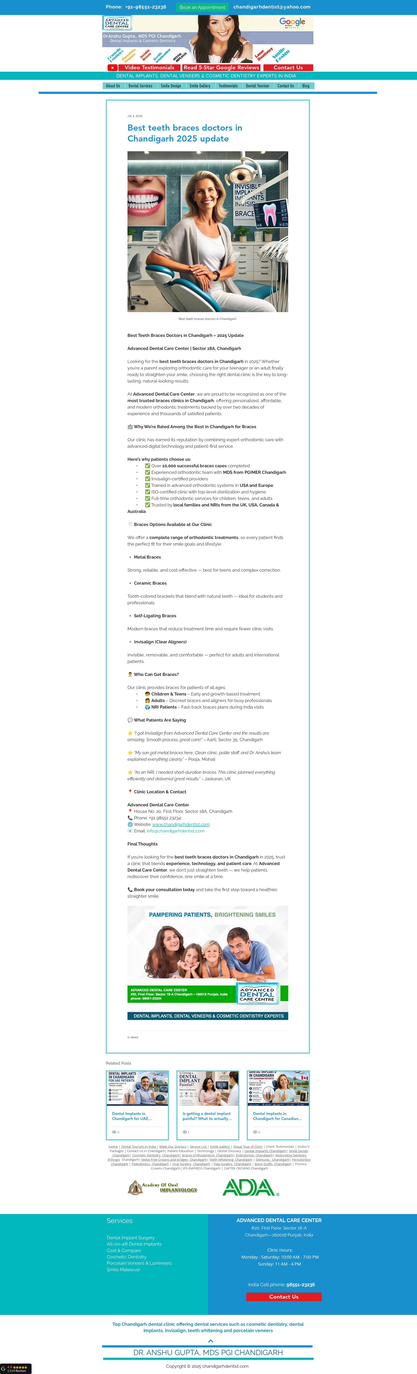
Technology (205, 1151)
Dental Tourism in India (139, 1146)
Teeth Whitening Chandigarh (230, 1159)
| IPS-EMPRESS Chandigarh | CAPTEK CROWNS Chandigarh (224, 1168)
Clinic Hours (279, 1250)
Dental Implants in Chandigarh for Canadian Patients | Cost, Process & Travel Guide (276, 1116)
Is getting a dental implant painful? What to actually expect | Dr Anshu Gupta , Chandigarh (207, 1116)
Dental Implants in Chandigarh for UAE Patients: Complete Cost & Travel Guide (136, 1116)
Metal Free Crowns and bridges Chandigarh (174, 1159)
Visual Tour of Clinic (248, 1146)
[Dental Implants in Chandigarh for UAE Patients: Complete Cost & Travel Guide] (137, 1088)
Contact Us (135, 1151)
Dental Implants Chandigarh (265, 1151)
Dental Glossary (229, 1151)
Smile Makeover (123, 1269)
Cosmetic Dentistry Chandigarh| (156, 1155)
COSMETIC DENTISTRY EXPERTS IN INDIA (251, 75)
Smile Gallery (220, 1146)
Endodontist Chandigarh (254, 1155)
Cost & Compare (124, 1250)
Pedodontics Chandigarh (150, 1164)
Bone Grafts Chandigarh (273, 1164)
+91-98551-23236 (146, 7)
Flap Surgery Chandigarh (232, 1164)
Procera (301, 1164)
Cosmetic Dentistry (127, 1256)
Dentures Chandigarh (272, 1159)
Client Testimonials (280, 1146)
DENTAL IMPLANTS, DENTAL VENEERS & (161, 75)
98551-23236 (300, 1284)
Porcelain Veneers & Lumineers (139, 1263)
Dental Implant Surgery (131, 1237)
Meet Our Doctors (172, 1146)
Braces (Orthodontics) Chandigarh (207, 1155)
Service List (198, 1146)
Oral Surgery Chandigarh (191, 1164)
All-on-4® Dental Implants (134, 1244)
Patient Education (180, 1151)
